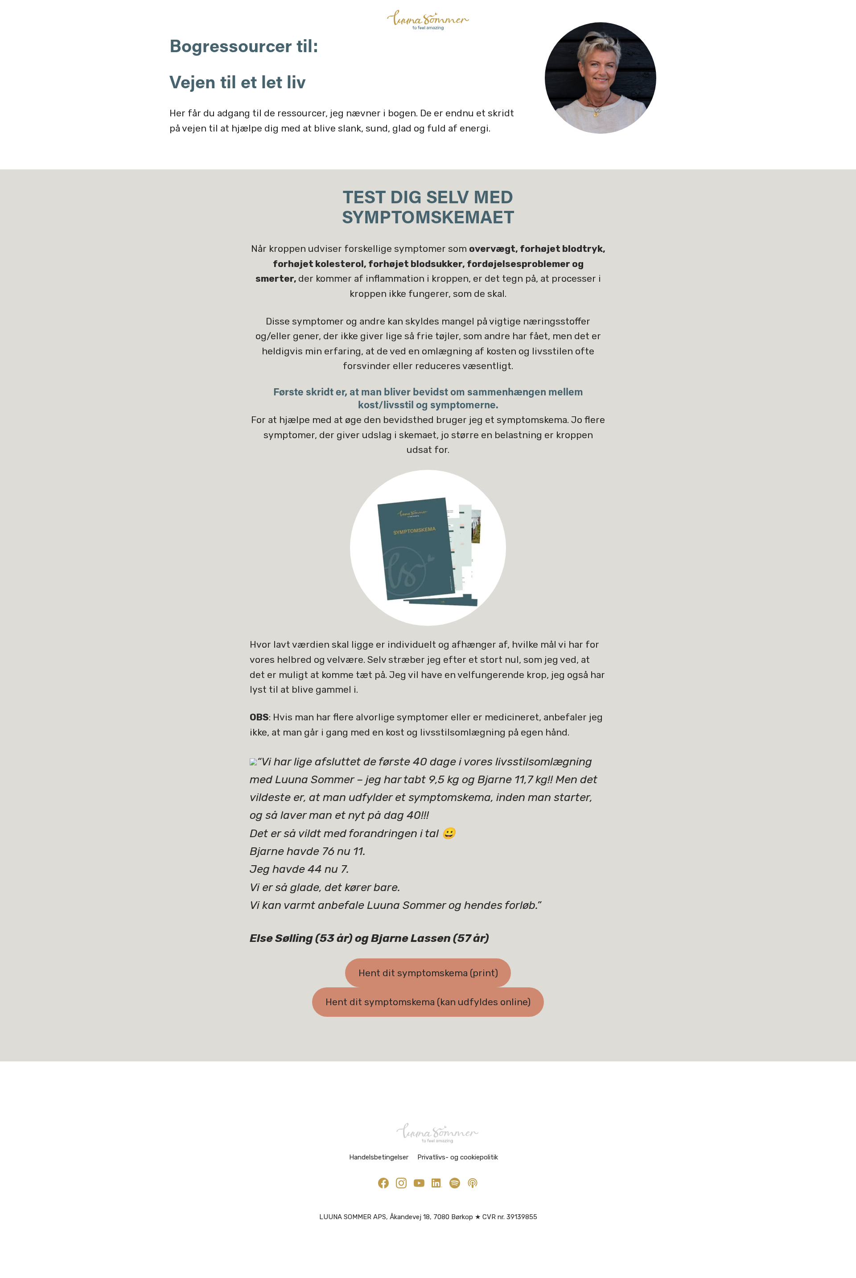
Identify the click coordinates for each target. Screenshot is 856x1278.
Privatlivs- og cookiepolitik (457, 1157)
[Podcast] (473, 1183)
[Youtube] (419, 1183)
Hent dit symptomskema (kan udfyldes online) (428, 1001)
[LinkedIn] (437, 1183)
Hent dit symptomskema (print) (428, 972)
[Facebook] (383, 1183)
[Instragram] (401, 1183)
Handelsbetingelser (378, 1157)
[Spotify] (455, 1183)
